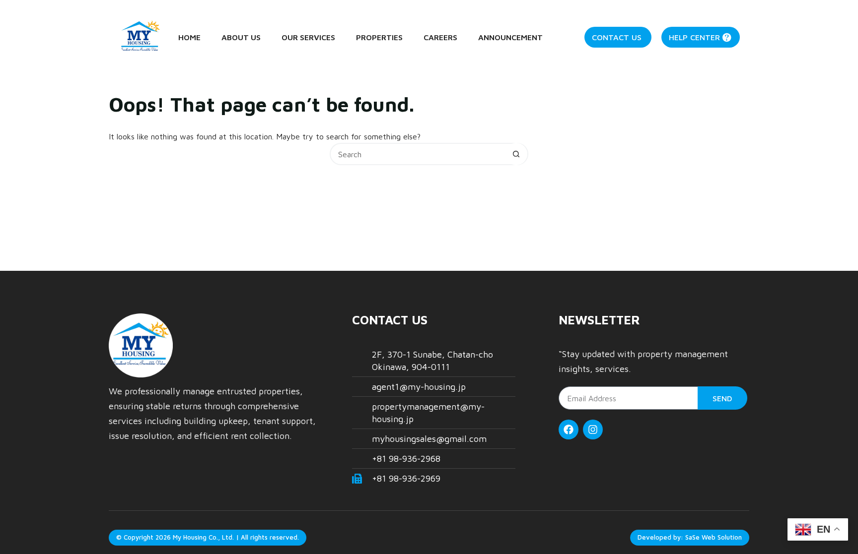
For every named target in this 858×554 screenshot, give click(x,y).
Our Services (308, 37)
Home (189, 37)
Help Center (694, 37)
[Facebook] (568, 429)
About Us (241, 37)
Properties (379, 37)
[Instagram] (593, 429)
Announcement (510, 37)
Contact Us (617, 37)
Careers (440, 37)
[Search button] (516, 154)
